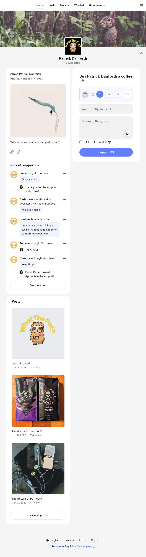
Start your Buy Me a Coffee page (71, 546)
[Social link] (12, 152)
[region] (106, 115)
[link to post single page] (38, 339)
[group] (38, 339)
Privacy (69, 540)
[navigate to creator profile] (73, 46)
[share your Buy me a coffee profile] (141, 53)
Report (95, 540)
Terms (82, 540)
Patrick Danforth (73, 58)
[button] (40, 5)
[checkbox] (93, 142)
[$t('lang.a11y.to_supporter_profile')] (21, 187)
